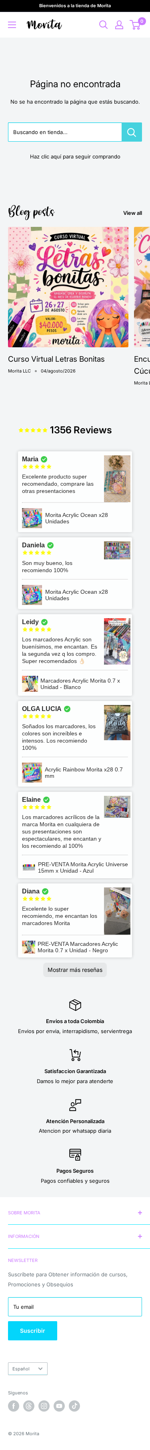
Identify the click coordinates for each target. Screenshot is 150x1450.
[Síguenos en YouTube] (59, 1406)
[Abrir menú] (12, 25)
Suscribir (32, 1330)
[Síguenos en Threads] (28, 1406)
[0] (135, 25)
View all (132, 213)
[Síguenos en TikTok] (74, 1406)
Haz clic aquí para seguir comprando (75, 156)
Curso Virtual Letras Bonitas (56, 359)
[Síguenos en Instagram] (44, 1406)
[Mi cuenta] (119, 24)
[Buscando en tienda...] (132, 132)
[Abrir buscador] (103, 24)
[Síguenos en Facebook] (13, 1406)
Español (21, 1369)
